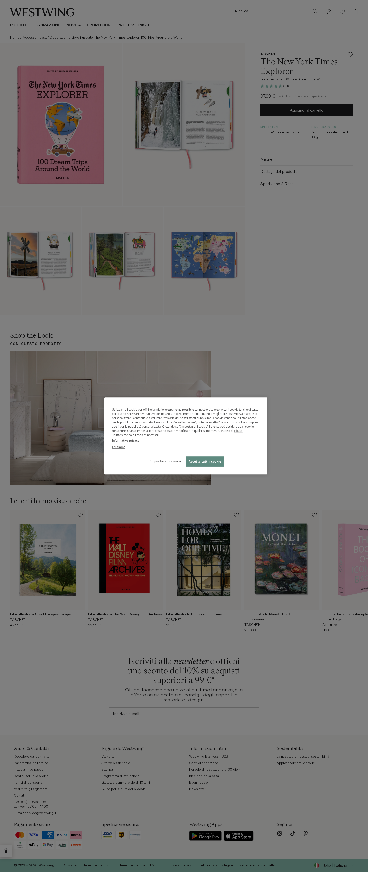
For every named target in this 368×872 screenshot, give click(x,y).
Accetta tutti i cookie (205, 461)
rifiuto (238, 431)
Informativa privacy (125, 441)
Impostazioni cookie (165, 461)
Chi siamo (118, 447)
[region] (185, 435)
